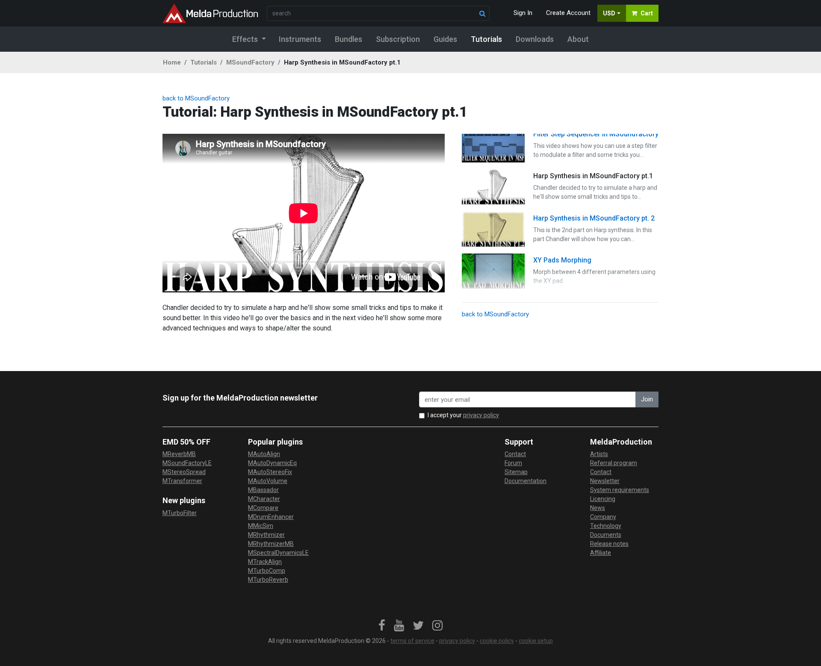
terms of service (412, 640)
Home (172, 62)
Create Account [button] (568, 13)
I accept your (463, 415)
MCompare (263, 507)
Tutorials (203, 62)
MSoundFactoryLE (187, 463)
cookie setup (536, 640)
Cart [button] (647, 13)
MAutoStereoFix (270, 472)
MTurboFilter (179, 513)
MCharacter (264, 498)
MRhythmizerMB (271, 543)
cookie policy (497, 640)
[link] (382, 626)
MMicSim (260, 525)
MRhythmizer (266, 534)
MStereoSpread (184, 472)
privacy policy (481, 415)
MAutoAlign (264, 454)
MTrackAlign (265, 561)
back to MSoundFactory (196, 98)
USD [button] (609, 13)
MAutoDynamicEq (272, 463)
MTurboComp (266, 570)
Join (647, 399)
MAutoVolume (267, 480)
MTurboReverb (268, 579)
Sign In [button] (523, 13)
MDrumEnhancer (271, 516)
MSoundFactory (250, 62)
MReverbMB (179, 454)
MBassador (263, 489)
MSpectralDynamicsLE (278, 552)
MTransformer (182, 480)
